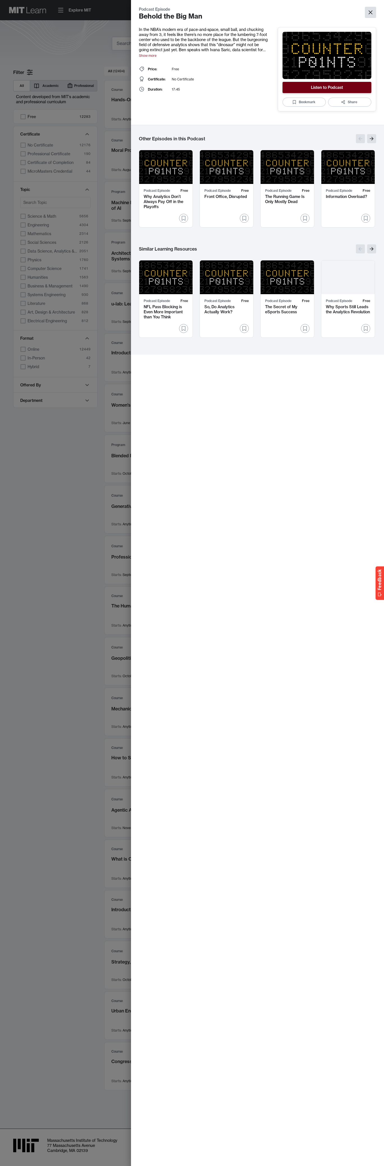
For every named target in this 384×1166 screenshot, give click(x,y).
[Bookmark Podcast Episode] (183, 218)
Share (352, 102)
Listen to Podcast (327, 87)
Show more (148, 55)
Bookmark (307, 102)
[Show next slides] (371, 138)
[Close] (370, 12)
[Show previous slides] (360, 138)
